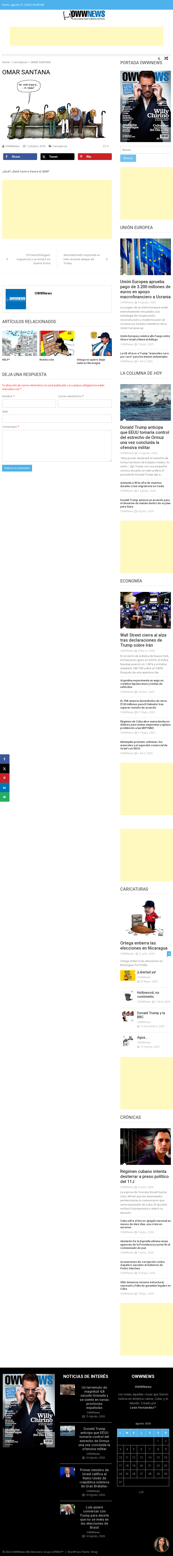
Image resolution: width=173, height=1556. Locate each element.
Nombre (8, 396)
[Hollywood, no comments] (127, 996)
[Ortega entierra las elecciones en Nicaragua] (145, 918)
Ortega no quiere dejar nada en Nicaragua (91, 361)
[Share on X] (4, 768)
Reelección (46, 359)
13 (141, 1457)
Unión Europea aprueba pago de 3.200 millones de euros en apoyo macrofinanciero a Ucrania (145, 289)
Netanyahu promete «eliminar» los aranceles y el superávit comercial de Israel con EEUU (144, 745)
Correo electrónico (71, 396)
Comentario (10, 427)
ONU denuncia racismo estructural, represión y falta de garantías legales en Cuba (145, 1285)
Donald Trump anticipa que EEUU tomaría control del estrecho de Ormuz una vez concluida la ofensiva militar (144, 437)
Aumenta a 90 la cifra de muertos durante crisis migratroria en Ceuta (142, 484)
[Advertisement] (86, 36)
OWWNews (12, 146)
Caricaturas (20, 62)
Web (5, 411)
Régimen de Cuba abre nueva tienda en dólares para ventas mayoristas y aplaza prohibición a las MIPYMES (145, 725)
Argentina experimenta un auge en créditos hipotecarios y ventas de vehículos (142, 684)
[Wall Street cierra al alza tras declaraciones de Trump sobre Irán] (145, 610)
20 (141, 1465)
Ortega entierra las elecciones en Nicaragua (144, 946)
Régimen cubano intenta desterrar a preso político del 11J (144, 1176)
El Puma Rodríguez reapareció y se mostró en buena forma (33, 259)
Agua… (142, 1037)
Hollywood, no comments (148, 995)
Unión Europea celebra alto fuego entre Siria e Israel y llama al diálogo (145, 337)
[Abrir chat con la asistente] (161, 1544)
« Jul (141, 1492)
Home (6, 62)
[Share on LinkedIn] (4, 787)
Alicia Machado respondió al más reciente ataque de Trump (82, 259)
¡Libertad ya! (146, 972)
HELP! (6, 359)
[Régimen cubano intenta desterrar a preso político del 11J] (145, 1146)
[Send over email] (4, 797)
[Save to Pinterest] (4, 778)
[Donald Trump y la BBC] (127, 1016)
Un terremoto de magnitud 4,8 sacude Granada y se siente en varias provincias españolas (94, 1397)
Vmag (94, 1552)
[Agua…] (127, 1040)
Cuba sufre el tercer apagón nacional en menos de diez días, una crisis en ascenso (145, 1224)
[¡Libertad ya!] (127, 975)
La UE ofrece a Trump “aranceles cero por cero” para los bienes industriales (144, 355)
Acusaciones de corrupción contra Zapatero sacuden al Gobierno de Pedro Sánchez (142, 1265)
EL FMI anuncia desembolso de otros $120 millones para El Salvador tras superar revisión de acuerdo (143, 704)
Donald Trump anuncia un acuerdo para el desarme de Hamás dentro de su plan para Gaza (145, 503)
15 (158, 1457)
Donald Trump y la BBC (151, 1015)
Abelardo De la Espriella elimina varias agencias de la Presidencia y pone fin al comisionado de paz (145, 1244)
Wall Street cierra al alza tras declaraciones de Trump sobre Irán (143, 640)
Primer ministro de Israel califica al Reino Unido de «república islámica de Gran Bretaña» (94, 1478)
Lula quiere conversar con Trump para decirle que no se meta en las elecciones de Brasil (94, 1517)
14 (149, 1457)
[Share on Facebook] (4, 759)
